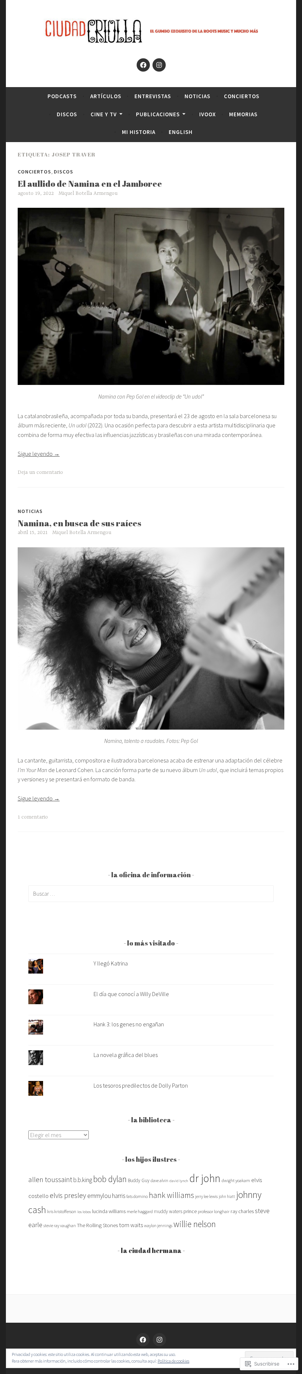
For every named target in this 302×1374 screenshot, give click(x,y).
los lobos (84, 1211)
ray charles (242, 1211)
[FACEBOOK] (143, 1339)
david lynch (178, 1180)
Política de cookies (173, 1361)
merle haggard (140, 1211)
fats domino (137, 1196)
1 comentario (33, 817)
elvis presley (68, 1195)
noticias (197, 96)
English (181, 131)
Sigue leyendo (39, 453)
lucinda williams (109, 1211)
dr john (205, 1178)
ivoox (207, 114)
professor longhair (213, 1211)
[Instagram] (159, 65)
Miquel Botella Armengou (88, 193)
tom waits (131, 1225)
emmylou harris (106, 1196)
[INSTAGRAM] (159, 1339)
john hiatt (227, 1196)
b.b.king (82, 1180)
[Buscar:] (151, 893)
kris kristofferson (61, 1211)
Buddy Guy (139, 1180)
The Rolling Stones (97, 1225)
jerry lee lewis (206, 1196)
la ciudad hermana (151, 1250)
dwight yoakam (236, 1180)
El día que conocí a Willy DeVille (131, 994)
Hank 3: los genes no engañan (129, 1024)
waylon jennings (158, 1225)
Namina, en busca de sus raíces (79, 523)
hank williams (171, 1195)
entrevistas (152, 96)
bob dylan (110, 1179)
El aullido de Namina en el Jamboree (90, 183)
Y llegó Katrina (111, 963)
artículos (105, 96)
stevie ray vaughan (59, 1225)
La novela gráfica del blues (126, 1054)
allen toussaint (50, 1179)
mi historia (138, 131)
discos (67, 114)
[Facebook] (143, 65)
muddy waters (168, 1211)
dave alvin (159, 1180)
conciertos (241, 96)
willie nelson (194, 1224)
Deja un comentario (40, 472)
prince (190, 1211)
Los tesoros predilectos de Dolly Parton (141, 1085)
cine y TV (104, 114)
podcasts (62, 96)
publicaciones (158, 114)
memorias (243, 114)
